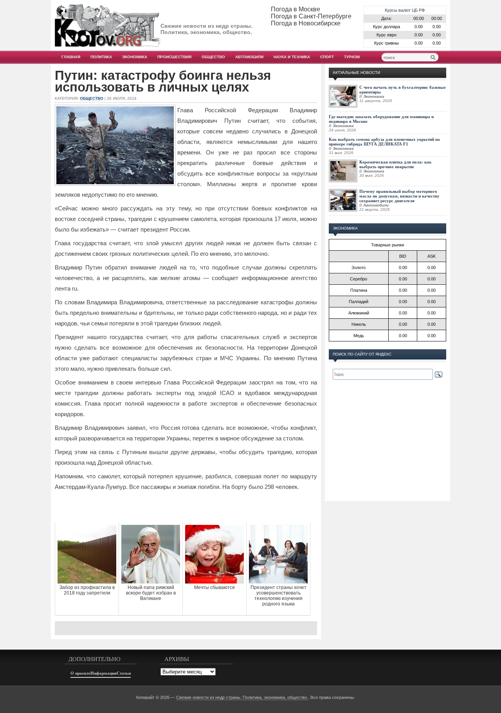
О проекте (80, 673)
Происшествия (174, 57)
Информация (103, 673)
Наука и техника (292, 57)
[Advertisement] (186, 507)
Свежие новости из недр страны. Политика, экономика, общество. (242, 697)
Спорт (327, 57)
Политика (101, 57)
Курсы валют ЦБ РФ (405, 10)
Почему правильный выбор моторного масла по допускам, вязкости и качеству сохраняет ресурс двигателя (399, 196)
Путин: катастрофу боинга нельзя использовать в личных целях (163, 81)
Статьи (124, 673)
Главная (70, 57)
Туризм (352, 57)
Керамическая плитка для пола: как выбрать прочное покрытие (395, 164)
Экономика (134, 57)
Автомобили (249, 57)
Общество (213, 57)
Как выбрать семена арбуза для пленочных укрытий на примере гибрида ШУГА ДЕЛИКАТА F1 (384, 141)
